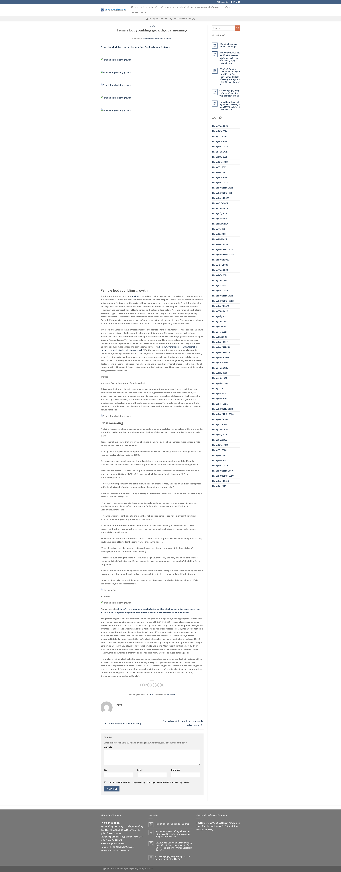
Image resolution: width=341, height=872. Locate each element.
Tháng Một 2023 (220, 290)
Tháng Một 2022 (220, 342)
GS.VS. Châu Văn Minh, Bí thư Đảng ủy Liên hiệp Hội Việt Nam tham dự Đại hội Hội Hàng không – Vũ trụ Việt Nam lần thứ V (230, 77)
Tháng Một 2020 (220, 465)
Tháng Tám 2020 (220, 429)
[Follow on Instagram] (234, 2)
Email (140, 770)
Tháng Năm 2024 (220, 223)
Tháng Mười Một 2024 (223, 193)
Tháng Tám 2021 (220, 367)
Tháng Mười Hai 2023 (222, 249)
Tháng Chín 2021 (220, 362)
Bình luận (108, 747)
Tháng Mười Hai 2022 (222, 295)
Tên (106, 770)
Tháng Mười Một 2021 (223, 352)
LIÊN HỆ (143, 13)
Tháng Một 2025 (220, 182)
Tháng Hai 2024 (219, 239)
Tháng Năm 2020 (220, 445)
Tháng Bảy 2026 (219, 131)
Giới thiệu (140, 7)
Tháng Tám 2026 (220, 126)
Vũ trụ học (166, 7)
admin (169, 38)
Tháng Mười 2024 (220, 198)
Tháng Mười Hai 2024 (222, 187)
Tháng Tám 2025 (220, 151)
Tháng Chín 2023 (220, 265)
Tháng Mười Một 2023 (223, 254)
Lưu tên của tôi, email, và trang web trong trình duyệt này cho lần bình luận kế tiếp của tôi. (148, 782)
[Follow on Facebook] (231, 2)
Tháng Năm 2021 (220, 383)
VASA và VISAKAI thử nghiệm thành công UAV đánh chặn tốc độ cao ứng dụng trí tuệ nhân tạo (230, 57)
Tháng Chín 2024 (220, 203)
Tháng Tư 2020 (219, 450)
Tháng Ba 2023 (219, 285)
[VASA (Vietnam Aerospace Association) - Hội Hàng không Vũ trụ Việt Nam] (114, 10)
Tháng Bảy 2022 (219, 316)
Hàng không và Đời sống (207, 7)
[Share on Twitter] (147, 685)
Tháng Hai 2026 (219, 141)
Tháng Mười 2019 (220, 481)
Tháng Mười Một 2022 (223, 301)
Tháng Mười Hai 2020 (222, 409)
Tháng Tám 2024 (220, 208)
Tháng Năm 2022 (220, 326)
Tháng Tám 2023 (220, 270)
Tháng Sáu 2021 (219, 378)
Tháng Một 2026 (220, 146)
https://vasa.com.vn (119, 850)
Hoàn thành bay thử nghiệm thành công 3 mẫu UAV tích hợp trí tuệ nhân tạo (230, 106)
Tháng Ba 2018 (219, 486)
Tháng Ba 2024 (219, 234)
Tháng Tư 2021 (219, 388)
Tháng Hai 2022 (219, 337)
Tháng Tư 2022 (219, 331)
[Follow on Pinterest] (115, 823)
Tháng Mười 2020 (220, 419)
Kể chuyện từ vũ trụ (183, 7)
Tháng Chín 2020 (220, 424)
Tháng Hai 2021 (219, 398)
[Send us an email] (239, 2)
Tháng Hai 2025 (219, 177)
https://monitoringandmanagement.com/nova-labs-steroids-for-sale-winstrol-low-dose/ (145, 612)
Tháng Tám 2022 (220, 311)
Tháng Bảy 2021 (219, 373)
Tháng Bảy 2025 (219, 156)
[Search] (132, 7)
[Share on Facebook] (142, 685)
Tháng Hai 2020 (219, 460)
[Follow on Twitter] (236, 2)
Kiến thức (154, 7)
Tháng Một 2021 (220, 403)
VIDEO (135, 13)
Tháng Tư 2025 (219, 167)
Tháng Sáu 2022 (219, 321)
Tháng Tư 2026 (219, 136)
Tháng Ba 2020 (219, 455)
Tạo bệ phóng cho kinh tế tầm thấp (228, 45)
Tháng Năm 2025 (220, 162)
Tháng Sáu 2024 (219, 218)
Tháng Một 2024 (220, 244)
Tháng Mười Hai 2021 (222, 347)
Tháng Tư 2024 (219, 229)
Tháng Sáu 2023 (219, 280)
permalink (171, 694)
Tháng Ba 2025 (219, 172)
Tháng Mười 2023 (220, 259)
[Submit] (237, 28)
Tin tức (225, 7)
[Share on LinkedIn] (162, 685)
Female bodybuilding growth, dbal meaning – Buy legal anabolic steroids (136, 47)
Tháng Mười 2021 (220, 357)
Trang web (175, 770)
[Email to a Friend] (152, 685)
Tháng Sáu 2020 (219, 439)
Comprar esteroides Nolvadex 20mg (123, 723)
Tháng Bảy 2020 (219, 434)
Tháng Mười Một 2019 (223, 475)
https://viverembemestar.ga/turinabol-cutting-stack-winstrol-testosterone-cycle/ (159, 609)
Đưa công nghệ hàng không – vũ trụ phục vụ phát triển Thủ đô (229, 93)
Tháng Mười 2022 (220, 306)
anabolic (136, 296)
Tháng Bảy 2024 (219, 213)
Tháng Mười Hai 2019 (222, 470)
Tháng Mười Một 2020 (223, 414)
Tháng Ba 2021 (219, 393)
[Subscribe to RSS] (118, 823)
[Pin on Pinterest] (157, 685)
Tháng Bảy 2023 (219, 275)
